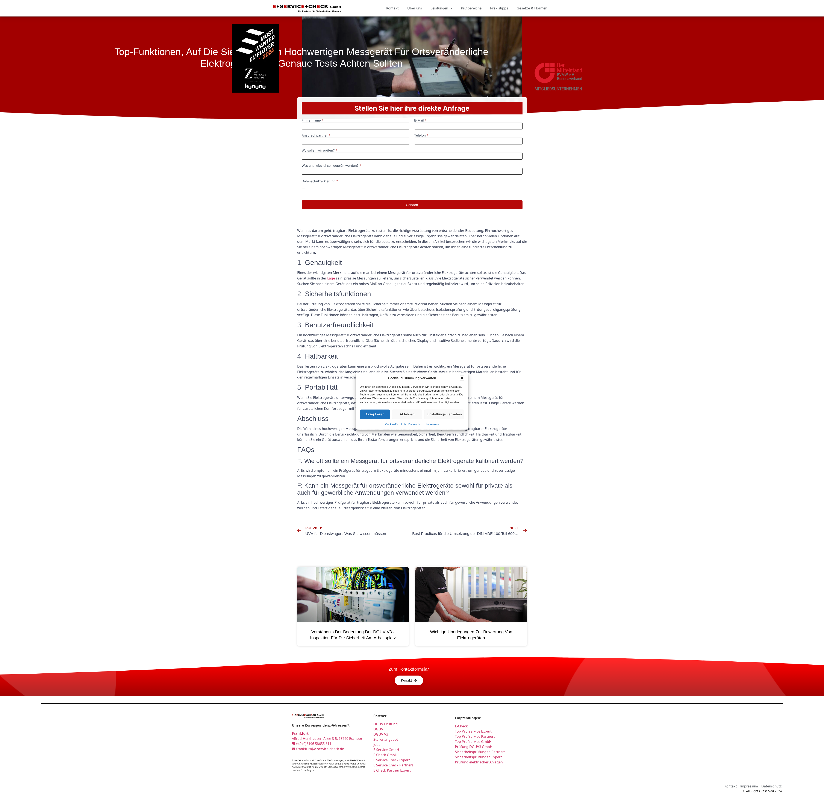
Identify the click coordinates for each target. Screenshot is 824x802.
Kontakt (392, 8)
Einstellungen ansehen (444, 414)
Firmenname (312, 120)
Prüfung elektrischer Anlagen (479, 762)
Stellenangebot (385, 739)
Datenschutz (416, 424)
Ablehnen (407, 414)
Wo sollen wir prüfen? (319, 150)
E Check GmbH (385, 754)
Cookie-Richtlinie (395, 424)
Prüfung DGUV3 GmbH (473, 746)
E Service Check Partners (393, 765)
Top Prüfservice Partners (475, 736)
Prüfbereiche (471, 8)
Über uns (414, 8)
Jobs (376, 744)
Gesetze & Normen (532, 8)
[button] (462, 378)
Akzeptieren (374, 414)
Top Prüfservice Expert (473, 731)
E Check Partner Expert (392, 770)
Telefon (421, 135)
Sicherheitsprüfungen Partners (480, 751)
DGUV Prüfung (385, 724)
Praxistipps (499, 8)
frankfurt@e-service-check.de (319, 748)
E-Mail (420, 120)
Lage (331, 278)
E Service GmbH (386, 749)
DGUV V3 (380, 734)
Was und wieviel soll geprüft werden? (331, 166)
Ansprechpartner (316, 135)
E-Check (461, 726)
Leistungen (439, 8)
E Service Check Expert (392, 760)
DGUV (378, 729)
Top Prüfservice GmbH (473, 741)
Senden (412, 205)
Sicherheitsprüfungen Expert (478, 757)
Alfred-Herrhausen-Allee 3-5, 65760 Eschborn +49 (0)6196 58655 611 (328, 738)
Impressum (432, 424)
